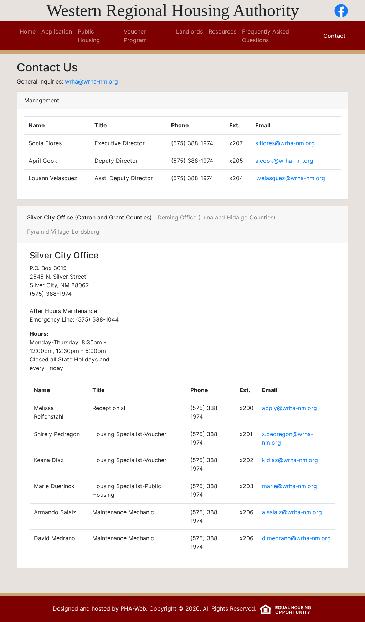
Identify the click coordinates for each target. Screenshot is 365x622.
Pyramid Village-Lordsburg (63, 231)
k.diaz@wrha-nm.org (290, 460)
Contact (334, 35)
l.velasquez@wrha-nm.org (290, 178)
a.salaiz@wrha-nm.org (292, 512)
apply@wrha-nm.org (289, 407)
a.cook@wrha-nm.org (284, 160)
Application (56, 31)
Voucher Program (135, 36)
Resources (222, 31)
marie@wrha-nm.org (289, 486)
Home (29, 31)
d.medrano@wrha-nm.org (296, 538)
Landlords (189, 31)
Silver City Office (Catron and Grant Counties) (89, 217)
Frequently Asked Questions (265, 36)
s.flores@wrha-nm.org (285, 143)
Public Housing (89, 36)
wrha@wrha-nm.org (91, 81)
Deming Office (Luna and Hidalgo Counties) (217, 217)
